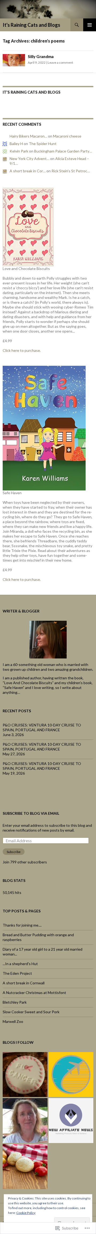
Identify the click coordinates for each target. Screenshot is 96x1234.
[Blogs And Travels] (71, 1074)
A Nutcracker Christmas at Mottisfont (34, 992)
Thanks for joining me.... (22, 925)
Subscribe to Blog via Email (31, 813)
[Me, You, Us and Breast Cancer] (25, 1074)
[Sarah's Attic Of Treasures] (25, 1120)
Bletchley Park (15, 1002)
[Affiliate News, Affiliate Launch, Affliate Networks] (71, 1120)
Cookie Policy (25, 1213)
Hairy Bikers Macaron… (28, 136)
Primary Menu (89, 24)
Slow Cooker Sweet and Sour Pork (31, 1012)
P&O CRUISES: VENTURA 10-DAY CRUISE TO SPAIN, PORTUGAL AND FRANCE (42, 727)
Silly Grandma (41, 56)
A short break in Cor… (28, 171)
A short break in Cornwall (24, 983)
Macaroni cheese (67, 136)
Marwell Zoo (13, 1021)
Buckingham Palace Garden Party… (63, 151)
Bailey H (16, 143)
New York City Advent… (29, 158)
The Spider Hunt (43, 143)
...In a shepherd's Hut (20, 963)
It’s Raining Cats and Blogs (32, 92)
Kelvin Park (19, 151)
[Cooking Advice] (25, 1166)
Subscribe (14, 852)
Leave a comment (60, 62)
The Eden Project (17, 973)
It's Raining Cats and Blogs (31, 25)
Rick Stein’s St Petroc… (70, 171)
